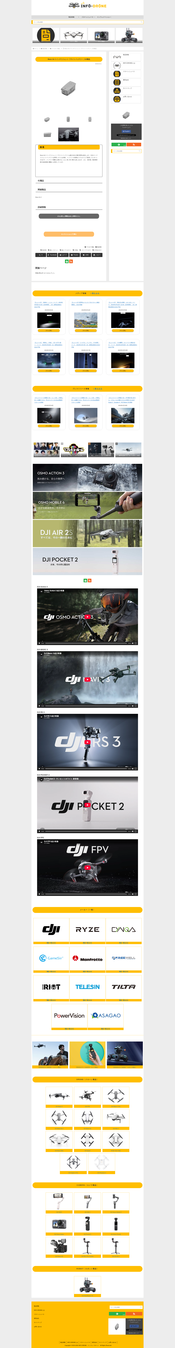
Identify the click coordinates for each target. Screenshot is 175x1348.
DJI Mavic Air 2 (97, 250)
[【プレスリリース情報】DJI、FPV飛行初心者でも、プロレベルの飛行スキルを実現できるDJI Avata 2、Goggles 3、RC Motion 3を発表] (122, 415)
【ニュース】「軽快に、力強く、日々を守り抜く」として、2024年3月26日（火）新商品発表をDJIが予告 (48, 345)
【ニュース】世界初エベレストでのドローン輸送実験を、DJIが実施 (85, 303)
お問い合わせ (38, 1326)
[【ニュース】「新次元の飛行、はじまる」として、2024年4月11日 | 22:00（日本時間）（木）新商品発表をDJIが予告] (122, 320)
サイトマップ (38, 1322)
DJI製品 (76, 250)
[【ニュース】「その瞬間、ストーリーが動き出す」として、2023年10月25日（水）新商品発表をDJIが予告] (122, 360)
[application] (87, 616)
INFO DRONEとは (39, 1310)
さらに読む (49, 330)
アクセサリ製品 (90, 247)
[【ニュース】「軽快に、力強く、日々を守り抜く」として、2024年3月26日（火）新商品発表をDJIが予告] (48, 360)
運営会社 (36, 1318)
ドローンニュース (39, 1314)
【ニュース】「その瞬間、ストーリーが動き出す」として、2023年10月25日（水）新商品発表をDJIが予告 (122, 345)
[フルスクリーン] (136, 643)
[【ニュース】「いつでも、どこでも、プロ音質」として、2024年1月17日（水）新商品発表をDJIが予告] (85, 360)
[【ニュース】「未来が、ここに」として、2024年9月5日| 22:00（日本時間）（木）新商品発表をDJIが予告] (48, 320)
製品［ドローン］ (54, 250)
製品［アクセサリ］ (66, 250)
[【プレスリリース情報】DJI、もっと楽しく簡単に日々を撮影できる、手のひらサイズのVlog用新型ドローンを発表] (48, 415)
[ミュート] (133, 643)
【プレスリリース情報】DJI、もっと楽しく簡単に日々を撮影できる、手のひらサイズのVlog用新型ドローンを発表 (48, 400)
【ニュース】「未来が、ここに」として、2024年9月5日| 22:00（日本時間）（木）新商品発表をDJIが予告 (48, 305)
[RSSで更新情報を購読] (71, 261)
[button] (141, 22)
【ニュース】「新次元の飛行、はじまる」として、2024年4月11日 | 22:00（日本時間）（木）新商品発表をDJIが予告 (122, 305)
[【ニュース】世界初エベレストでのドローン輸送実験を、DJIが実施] (85, 320)
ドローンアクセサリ (86, 250)
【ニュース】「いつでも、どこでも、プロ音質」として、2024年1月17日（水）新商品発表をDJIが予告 (85, 345)
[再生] (39, 643)
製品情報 (99, 247)
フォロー (127, 131)
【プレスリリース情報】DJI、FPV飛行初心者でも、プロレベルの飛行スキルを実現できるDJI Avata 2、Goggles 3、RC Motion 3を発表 (122, 400)
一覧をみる (95, 293)
